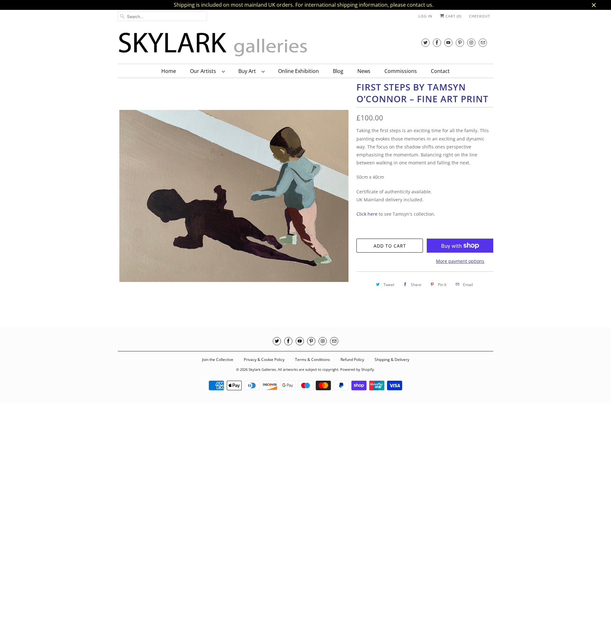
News (363, 71)
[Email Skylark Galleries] (483, 42)
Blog (338, 71)
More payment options (460, 261)
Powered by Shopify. (357, 369)
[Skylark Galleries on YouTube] (448, 42)
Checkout (479, 16)
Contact (440, 71)
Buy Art (248, 71)
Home (168, 71)
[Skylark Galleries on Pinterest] (460, 42)
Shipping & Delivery (392, 359)
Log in (425, 16)
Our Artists (204, 71)
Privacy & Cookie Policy (264, 359)
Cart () (452, 16)
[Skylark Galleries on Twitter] (425, 42)
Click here (366, 214)
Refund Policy (352, 359)
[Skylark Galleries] (213, 44)
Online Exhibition (298, 71)
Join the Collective (217, 359)
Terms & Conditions (312, 359)
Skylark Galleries (262, 369)
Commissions (400, 71)
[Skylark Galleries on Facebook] (437, 42)
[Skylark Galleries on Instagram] (471, 42)
